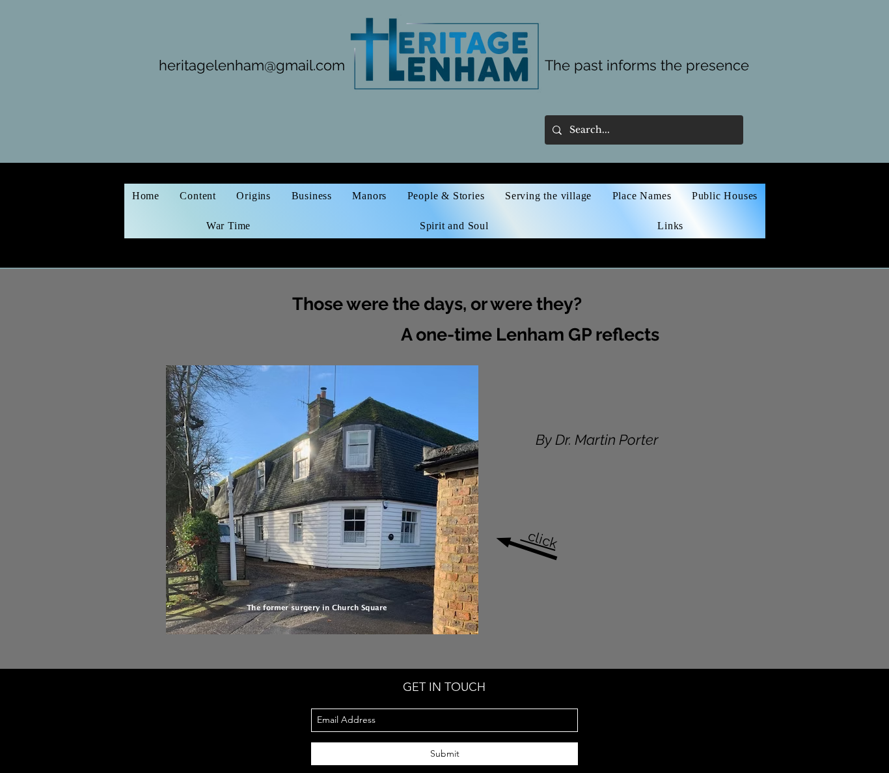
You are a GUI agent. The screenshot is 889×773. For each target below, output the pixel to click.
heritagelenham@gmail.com (252, 65)
